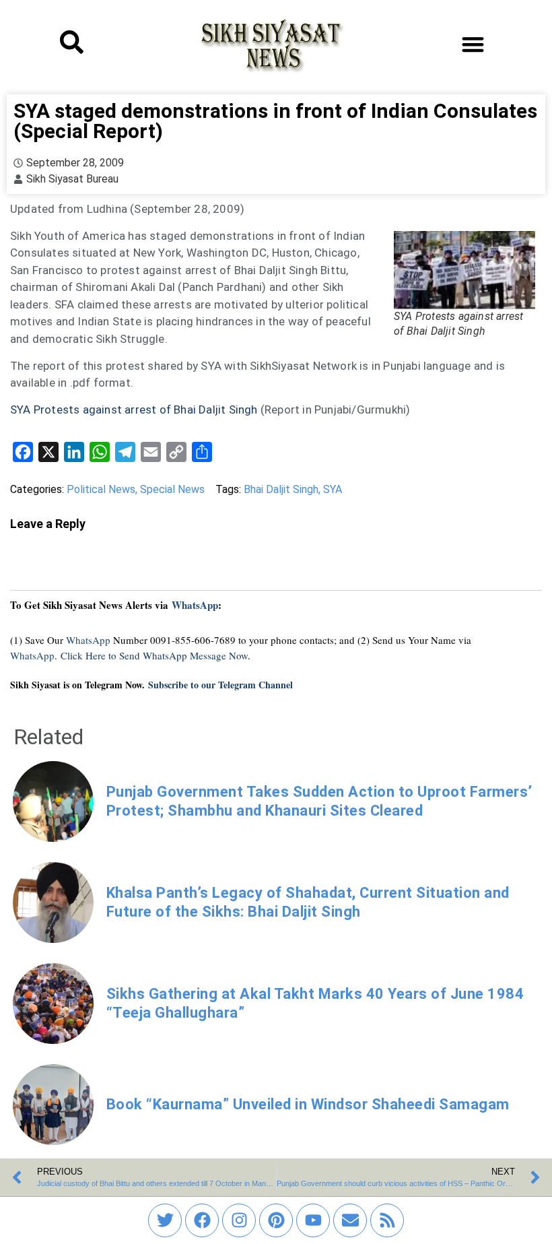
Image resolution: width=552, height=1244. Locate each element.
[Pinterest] (276, 1220)
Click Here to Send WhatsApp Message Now (154, 655)
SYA (332, 489)
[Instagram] (239, 1220)
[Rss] (387, 1220)
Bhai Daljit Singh (281, 489)
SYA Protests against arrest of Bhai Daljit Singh (134, 409)
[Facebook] (202, 1220)
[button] (473, 44)
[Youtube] (313, 1220)
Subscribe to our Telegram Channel (220, 685)
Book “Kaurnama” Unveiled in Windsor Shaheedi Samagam (308, 1104)
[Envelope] (350, 1220)
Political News (101, 489)
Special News (172, 489)
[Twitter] (165, 1220)
